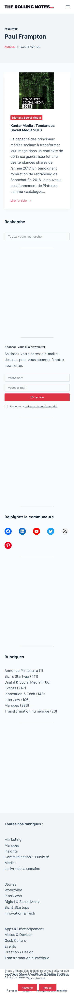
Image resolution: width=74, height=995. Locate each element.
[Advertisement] (37, 293)
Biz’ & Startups (17, 907)
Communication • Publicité (27, 857)
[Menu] (68, 7)
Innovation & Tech (20, 694)
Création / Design (19, 952)
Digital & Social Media (26, 117)
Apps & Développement (24, 929)
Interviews (13, 896)
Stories (10, 884)
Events (10, 688)
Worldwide (13, 890)
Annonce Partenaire (21, 670)
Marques (12, 705)
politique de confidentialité (40, 406)
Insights (11, 851)
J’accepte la (33, 406)
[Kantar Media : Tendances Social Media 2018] (37, 90)
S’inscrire (37, 397)
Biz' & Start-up (17, 676)
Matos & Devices (18, 935)
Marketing (13, 839)
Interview (12, 700)
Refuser (47, 987)
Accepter (27, 987)
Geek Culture (15, 940)
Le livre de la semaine (22, 869)
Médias (10, 863)
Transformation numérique (27, 711)
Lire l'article (18, 201)
